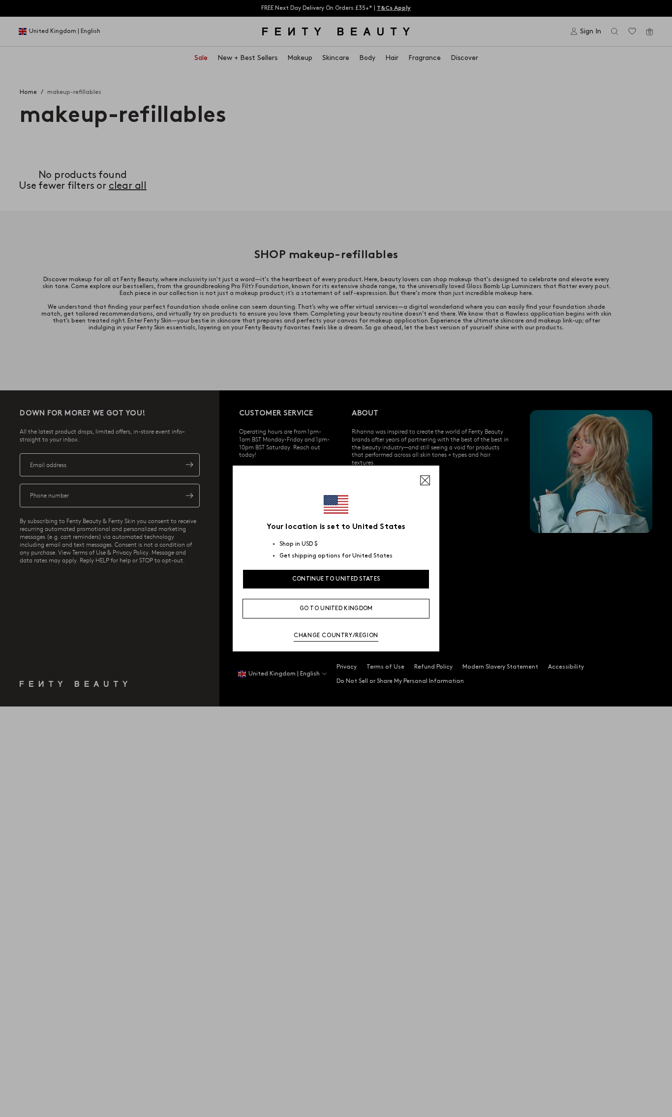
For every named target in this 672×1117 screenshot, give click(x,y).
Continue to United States (336, 579)
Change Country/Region (336, 635)
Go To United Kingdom (336, 608)
